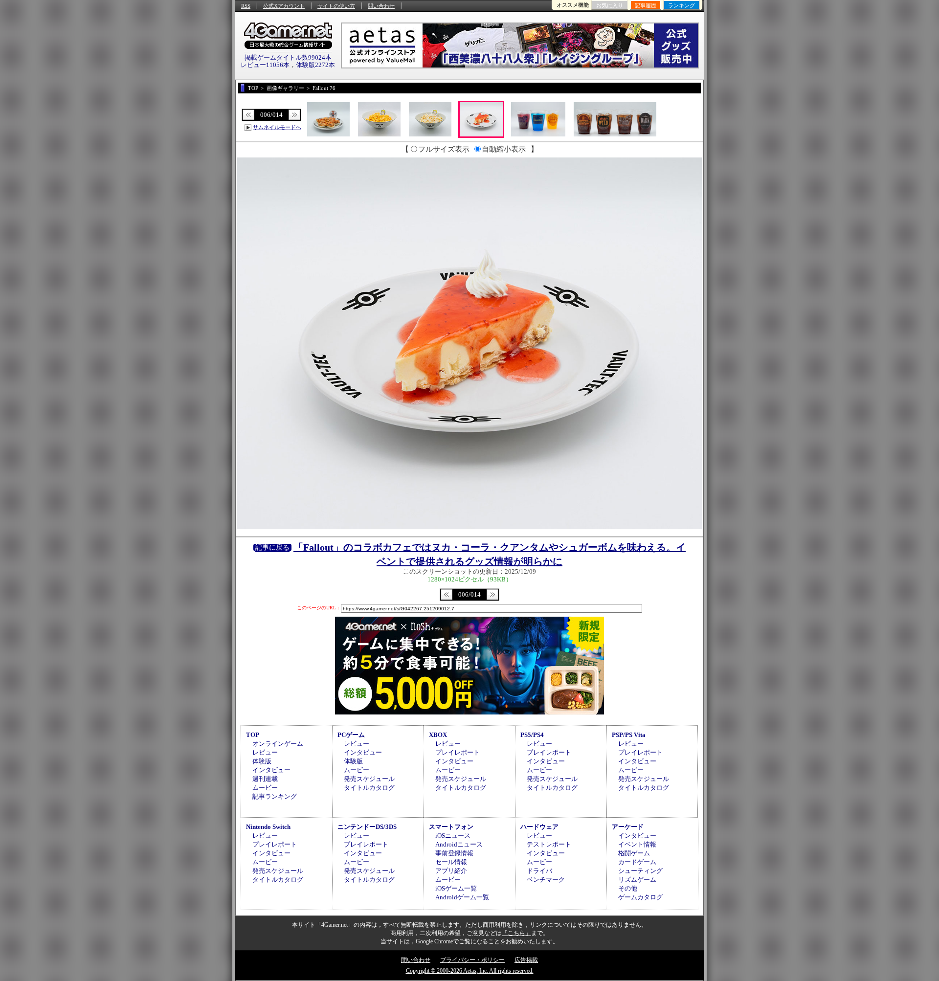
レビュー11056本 (265, 64)
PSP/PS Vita (629, 734)
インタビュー (271, 770)
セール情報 (451, 862)
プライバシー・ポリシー (472, 960)
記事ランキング (274, 796)
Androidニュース (459, 844)
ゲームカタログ (640, 897)
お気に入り (609, 5)
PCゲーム (351, 734)
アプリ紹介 (451, 870)
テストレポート (549, 844)
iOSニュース (452, 835)
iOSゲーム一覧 (456, 888)
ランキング (681, 5)
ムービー (265, 787)
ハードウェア (539, 826)
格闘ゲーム (634, 853)
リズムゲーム (637, 879)
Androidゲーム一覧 (462, 897)
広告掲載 (526, 960)
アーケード (628, 826)
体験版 (261, 761)
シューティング (640, 870)
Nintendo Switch (268, 826)
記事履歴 (645, 5)
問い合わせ (381, 6)
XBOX (438, 734)
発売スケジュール (369, 778)
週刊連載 (265, 778)
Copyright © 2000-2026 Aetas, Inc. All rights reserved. (470, 970)
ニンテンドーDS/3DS (367, 826)
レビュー (265, 752)
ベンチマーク (546, 879)
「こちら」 (516, 933)
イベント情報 (637, 844)
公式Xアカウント (284, 6)
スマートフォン (451, 826)
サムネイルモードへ (277, 127)
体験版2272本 (315, 64)
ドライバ (539, 870)
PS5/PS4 (532, 734)
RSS (245, 6)
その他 (627, 888)
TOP (252, 734)
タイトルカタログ (369, 787)
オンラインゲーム (277, 743)
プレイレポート (457, 752)
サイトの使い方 (336, 6)
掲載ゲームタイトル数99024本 (288, 57)
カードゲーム (637, 862)
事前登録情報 (454, 853)
